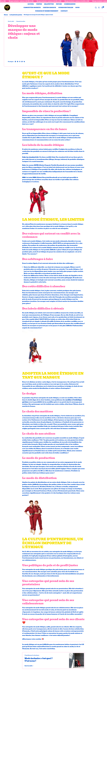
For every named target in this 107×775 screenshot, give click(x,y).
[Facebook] (15, 61)
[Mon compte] (98, 7)
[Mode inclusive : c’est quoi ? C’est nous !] (76, 660)
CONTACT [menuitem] (64, 11)
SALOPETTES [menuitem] (49, 4)
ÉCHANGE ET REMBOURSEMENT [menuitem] (46, 11)
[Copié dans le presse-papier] (24, 61)
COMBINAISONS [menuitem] (69, 4)
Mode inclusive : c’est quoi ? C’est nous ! (38, 659)
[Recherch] (95, 7)
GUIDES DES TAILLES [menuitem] (65, 7)
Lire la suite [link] (28, 665)
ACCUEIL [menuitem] (31, 4)
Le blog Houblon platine (16, 14)
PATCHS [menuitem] (59, 4)
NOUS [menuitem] (77, 7)
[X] (18, 61)
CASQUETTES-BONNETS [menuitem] (32, 7)
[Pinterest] (20, 61)
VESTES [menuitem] (39, 4)
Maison (6, 14)
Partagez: (11, 61)
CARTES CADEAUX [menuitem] (49, 7)
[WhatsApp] (22, 61)
